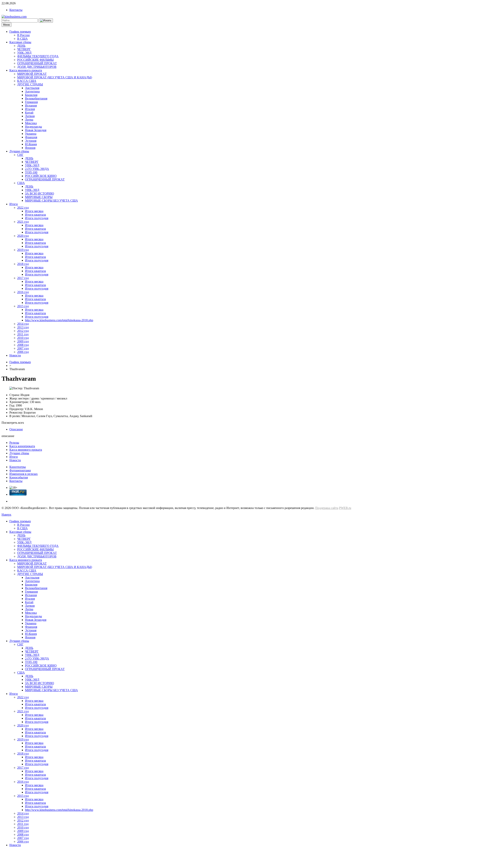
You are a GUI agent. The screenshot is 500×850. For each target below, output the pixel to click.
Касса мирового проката (25, 70)
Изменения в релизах (23, 474)
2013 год (23, 327)
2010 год (23, 337)
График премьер (20, 31)
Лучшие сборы (19, 151)
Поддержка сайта (326, 508)
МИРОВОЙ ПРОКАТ (32, 73)
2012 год (23, 330)
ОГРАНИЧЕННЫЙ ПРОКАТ (37, 63)
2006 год (23, 352)
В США (22, 38)
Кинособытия (18, 477)
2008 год (23, 344)
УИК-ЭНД (24, 52)
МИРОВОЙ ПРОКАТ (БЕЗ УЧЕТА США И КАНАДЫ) (54, 77)
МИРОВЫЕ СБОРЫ (39, 197)
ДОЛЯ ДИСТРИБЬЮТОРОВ (36, 66)
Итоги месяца (34, 211)
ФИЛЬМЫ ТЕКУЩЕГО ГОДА (38, 56)
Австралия (32, 88)
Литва (29, 119)
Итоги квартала (35, 214)
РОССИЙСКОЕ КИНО (41, 176)
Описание (16, 429)
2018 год (23, 264)
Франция (31, 137)
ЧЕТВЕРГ (24, 49)
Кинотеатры (17, 467)
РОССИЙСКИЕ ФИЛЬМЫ (35, 59)
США (21, 183)
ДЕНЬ (21, 45)
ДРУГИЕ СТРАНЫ (30, 84)
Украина (30, 133)
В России (23, 35)
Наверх (6, 514)
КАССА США (26, 81)
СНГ (20, 154)
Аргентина (32, 91)
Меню (6, 24)
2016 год (23, 292)
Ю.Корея (31, 144)
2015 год (23, 306)
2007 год (23, 348)
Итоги (13, 204)
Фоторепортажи (20, 470)
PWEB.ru (345, 508)
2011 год (23, 334)
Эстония (30, 140)
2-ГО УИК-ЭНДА (37, 169)
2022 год (23, 207)
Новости (15, 355)
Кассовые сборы (20, 42)
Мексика (31, 123)
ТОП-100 (31, 172)
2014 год (23, 323)
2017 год (23, 278)
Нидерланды (33, 126)
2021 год (23, 221)
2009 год (23, 341)
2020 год (23, 235)
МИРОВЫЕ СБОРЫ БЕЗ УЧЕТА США (51, 200)
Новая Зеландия (35, 130)
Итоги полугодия (36, 218)
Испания (31, 105)
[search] (45, 20)
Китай (29, 112)
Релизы (14, 442)
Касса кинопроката (22, 446)
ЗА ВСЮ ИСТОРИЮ (39, 193)
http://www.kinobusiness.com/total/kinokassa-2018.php (59, 320)
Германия (31, 102)
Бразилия (31, 95)
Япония (30, 147)
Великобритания (36, 98)
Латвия (30, 116)
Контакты (15, 10)
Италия (30, 109)
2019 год (23, 249)
